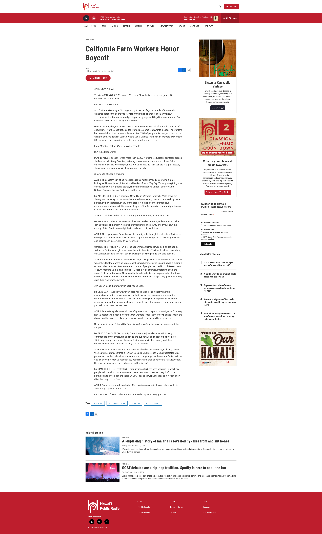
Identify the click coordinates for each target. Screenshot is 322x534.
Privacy (173, 513)
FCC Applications (209, 513)
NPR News (90, 39)
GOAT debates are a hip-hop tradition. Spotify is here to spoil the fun (174, 468)
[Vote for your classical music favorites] (217, 137)
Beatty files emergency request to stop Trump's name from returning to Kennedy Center (219, 316)
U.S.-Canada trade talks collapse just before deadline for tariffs (218, 264)
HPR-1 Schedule (143, 507)
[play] (86, 18)
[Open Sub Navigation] (98, 26)
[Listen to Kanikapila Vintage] (217, 58)
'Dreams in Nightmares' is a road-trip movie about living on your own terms (220, 302)
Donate (232, 6)
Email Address (207, 214)
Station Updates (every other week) (217, 225)
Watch (138, 26)
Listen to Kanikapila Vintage (217, 84)
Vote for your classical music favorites (217, 163)
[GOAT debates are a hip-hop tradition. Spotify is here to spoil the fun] (102, 472)
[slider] (97, 18)
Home (86, 26)
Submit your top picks (218, 192)
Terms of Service (177, 507)
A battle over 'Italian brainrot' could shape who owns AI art (220, 275)
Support (206, 507)
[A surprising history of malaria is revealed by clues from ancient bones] (102, 446)
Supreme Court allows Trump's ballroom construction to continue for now (219, 288)
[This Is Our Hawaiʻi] (217, 347)
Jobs (205, 501)
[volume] (94, 18)
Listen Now (218, 107)
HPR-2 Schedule (143, 513)
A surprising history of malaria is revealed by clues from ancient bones (175, 441)
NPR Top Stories (152, 403)
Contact (173, 501)
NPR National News (117, 403)
